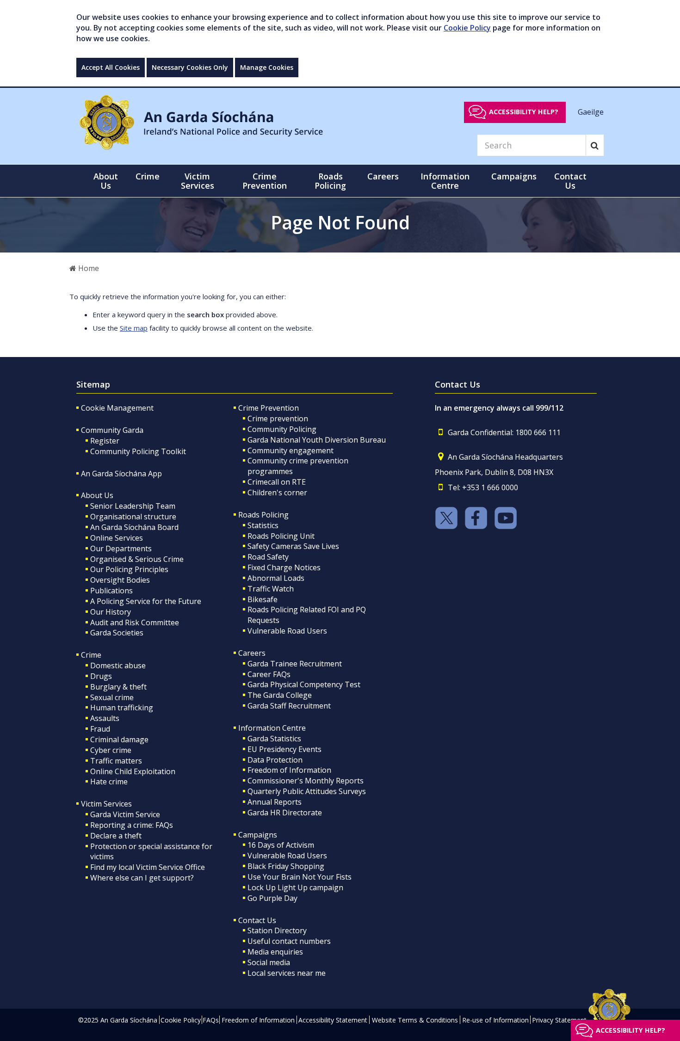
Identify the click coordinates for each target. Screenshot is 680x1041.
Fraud (100, 729)
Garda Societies (116, 633)
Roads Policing (263, 515)
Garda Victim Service (125, 814)
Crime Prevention (268, 408)
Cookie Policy (467, 28)
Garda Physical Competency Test (303, 684)
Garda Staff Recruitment (289, 706)
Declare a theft (116, 836)
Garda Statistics (274, 738)
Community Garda (112, 430)
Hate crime (109, 781)
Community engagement (290, 450)
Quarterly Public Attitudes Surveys (306, 791)
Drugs (101, 676)
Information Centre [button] (445, 181)
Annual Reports (274, 802)
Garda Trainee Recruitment (294, 664)
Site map (134, 328)
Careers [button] (383, 176)
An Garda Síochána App (121, 473)
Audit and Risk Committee (134, 622)
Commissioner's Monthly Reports (305, 781)
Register (104, 441)
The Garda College (279, 695)
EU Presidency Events (284, 749)
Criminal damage (119, 739)
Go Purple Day (272, 898)
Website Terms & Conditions (415, 1020)
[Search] (595, 145)
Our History (110, 612)
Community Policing (281, 429)
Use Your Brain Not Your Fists (299, 877)
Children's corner (277, 492)
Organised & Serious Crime (137, 559)
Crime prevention (277, 418)
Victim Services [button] (197, 181)
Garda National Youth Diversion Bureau (316, 440)
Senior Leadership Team (132, 506)
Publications (111, 590)
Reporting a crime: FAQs (131, 825)
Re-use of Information (495, 1020)
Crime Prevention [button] (264, 181)
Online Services (116, 538)
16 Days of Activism (280, 845)
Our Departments (121, 548)
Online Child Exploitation (132, 771)
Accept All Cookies (110, 67)
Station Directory (277, 930)
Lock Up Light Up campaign (295, 887)
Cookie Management (117, 408)
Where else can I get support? (142, 878)
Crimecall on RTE (276, 482)
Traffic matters (116, 761)
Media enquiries (275, 952)
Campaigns (257, 835)
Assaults (104, 718)
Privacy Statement (559, 1020)
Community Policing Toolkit (138, 451)
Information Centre (272, 728)
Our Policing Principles (129, 569)
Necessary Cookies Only (190, 67)
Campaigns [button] (514, 176)
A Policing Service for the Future (145, 601)
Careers (252, 653)
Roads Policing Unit (281, 536)
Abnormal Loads (275, 578)
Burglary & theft (118, 687)
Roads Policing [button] (330, 181)
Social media (268, 962)
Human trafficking (121, 707)
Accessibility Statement (332, 1020)
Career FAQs (269, 674)
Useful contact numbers (289, 941)
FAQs (211, 1020)
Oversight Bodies (120, 580)
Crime (91, 655)
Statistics (262, 525)
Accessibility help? (523, 111)
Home (87, 268)
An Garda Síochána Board (134, 527)
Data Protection (275, 760)
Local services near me (286, 973)
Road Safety (268, 557)
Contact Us (257, 920)
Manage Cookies (266, 67)
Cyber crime (110, 750)
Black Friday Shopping (285, 866)
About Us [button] (105, 181)
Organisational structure (133, 516)
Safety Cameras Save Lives (293, 546)
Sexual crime (112, 697)
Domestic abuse (118, 665)
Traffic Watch (270, 589)
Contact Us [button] (570, 181)
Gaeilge (591, 111)
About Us (97, 495)
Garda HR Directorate (284, 812)
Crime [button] (148, 176)
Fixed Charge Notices (284, 567)
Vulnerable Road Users (287, 631)
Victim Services (106, 804)
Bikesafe (262, 599)
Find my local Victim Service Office (147, 867)
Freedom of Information (289, 770)
